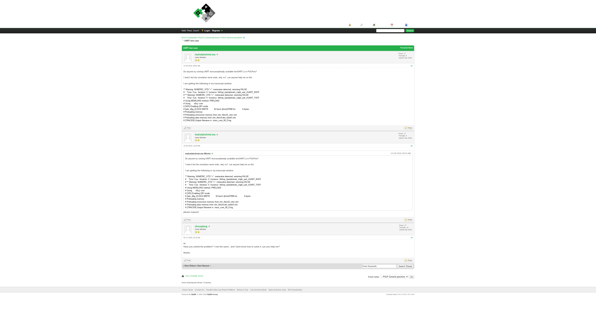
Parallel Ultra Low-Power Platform (220, 290)
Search (366, 25)
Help (410, 25)
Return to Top (242, 290)
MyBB (193, 294)
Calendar (398, 25)
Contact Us (199, 290)
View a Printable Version (194, 276)
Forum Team (187, 290)
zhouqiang (201, 226)
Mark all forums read (277, 290)
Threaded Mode (406, 48)
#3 (412, 238)
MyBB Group (212, 294)
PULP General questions (231, 38)
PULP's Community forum (209, 38)
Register (216, 30)
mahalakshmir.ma (205, 54)
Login (207, 30)
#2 (412, 146)
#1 (412, 66)
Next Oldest (190, 266)
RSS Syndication (295, 290)
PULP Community (189, 38)
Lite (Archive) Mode (258, 290)
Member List (382, 25)
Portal (354, 25)
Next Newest (203, 266)
